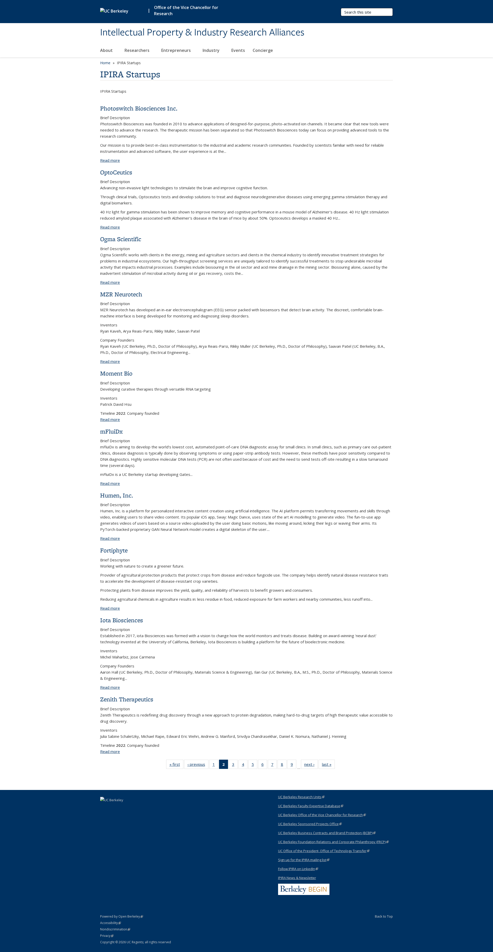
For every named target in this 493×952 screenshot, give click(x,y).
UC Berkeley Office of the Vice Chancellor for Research (322, 815)
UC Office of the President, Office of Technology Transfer (323, 851)
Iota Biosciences (121, 620)
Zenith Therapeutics (126, 699)
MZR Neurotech (121, 294)
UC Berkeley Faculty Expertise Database (310, 806)
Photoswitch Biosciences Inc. (138, 108)
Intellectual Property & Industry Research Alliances (202, 32)
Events (238, 50)
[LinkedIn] (105, 808)
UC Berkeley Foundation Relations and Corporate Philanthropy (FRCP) (333, 842)
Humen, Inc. (116, 495)
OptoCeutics (116, 172)
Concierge (263, 50)
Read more (110, 160)
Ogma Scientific (120, 239)
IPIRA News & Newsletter (297, 877)
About (107, 50)
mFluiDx (111, 431)
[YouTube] (115, 808)
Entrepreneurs (176, 50)
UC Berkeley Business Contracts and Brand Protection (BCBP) (327, 833)
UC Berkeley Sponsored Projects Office (310, 824)
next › (311, 765)
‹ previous (197, 765)
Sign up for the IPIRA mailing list (303, 859)
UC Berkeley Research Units (301, 797)
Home (105, 62)
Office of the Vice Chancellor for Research (186, 10)
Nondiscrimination (115, 929)
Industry (212, 50)
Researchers (137, 50)
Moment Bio (116, 373)
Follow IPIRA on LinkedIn (298, 868)
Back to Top (384, 916)
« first (176, 765)
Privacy (106, 936)
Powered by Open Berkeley (121, 916)
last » (328, 765)
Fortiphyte (114, 550)
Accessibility (110, 923)
